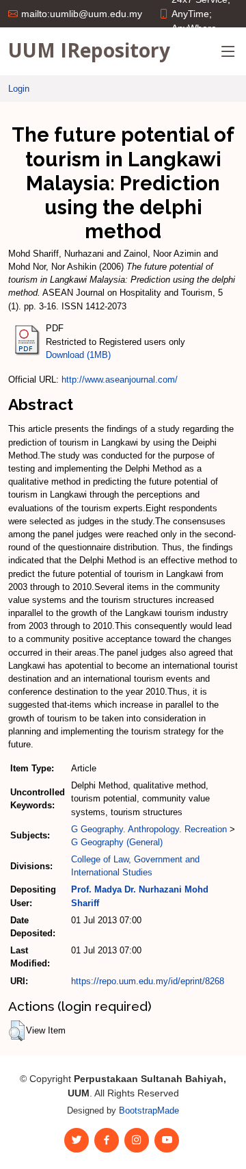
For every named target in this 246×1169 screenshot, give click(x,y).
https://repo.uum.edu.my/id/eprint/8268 (147, 981)
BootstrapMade (149, 1110)
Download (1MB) (78, 355)
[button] (17, 1030)
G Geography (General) (117, 842)
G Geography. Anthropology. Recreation (149, 829)
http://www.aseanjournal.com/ (120, 379)
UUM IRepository (89, 50)
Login (18, 89)
